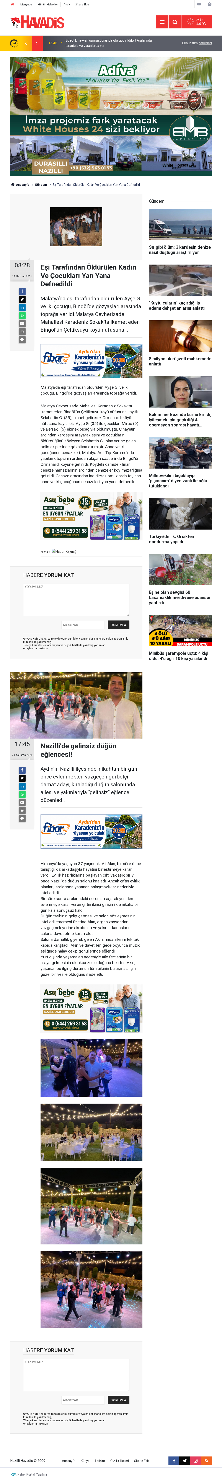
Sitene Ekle (82, 4)
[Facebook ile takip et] (173, 1460)
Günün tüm (197, 43)
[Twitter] (22, 299)
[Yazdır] (22, 331)
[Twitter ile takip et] (184, 1460)
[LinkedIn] (22, 307)
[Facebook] (22, 291)
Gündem (41, 184)
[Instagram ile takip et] (195, 1460)
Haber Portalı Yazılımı (32, 1474)
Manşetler (26, 4)
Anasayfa (22, 184)
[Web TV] (199, 4)
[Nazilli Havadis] (37, 22)
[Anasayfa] (12, 4)
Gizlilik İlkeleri (119, 1461)
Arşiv (67, 4)
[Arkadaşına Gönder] (22, 323)
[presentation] (25, 43)
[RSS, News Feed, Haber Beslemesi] (206, 1460)
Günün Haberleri (48, 4)
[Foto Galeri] (209, 4)
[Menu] (162, 22)
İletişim (100, 1461)
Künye (85, 1461)
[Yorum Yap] (22, 339)
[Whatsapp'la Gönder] (22, 315)
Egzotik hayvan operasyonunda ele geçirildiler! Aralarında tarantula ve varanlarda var (108, 43)
